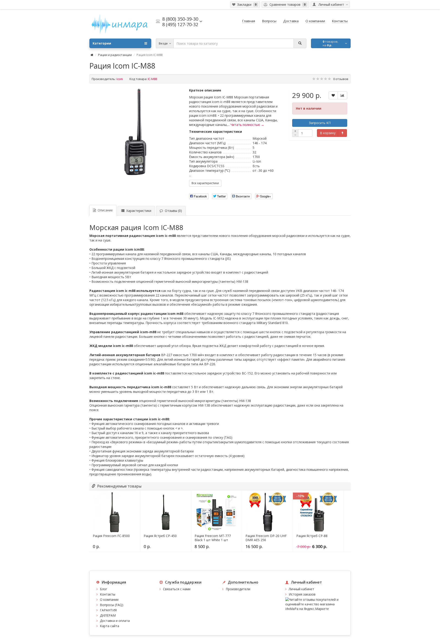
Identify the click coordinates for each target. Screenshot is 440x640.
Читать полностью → (247, 124)
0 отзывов (340, 79)
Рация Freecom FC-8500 (111, 536)
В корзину (328, 133)
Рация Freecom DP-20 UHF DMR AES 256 (266, 538)
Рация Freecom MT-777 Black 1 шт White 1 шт (213, 538)
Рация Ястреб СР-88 (311, 536)
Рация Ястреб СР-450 (160, 536)
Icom (119, 79)
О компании (109, 599)
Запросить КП (320, 123)
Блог (103, 589)
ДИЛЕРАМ (108, 615)
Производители (238, 589)
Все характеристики (205, 183)
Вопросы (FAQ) (111, 605)
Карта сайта (109, 626)
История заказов (302, 594)
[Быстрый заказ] (342, 133)
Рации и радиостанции (115, 55)
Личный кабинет (301, 589)
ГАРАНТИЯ (108, 610)
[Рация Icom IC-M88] (137, 131)
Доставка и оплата (115, 620)
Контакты (107, 594)
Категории (102, 43)
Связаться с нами (176, 589)
